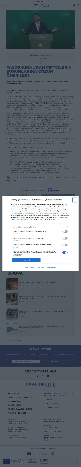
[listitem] (40, 227)
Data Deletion (29, 267)
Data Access (40, 267)
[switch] (65, 231)
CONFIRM (26, 260)
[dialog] (40, 233)
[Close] (75, 200)
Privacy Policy (51, 267)
